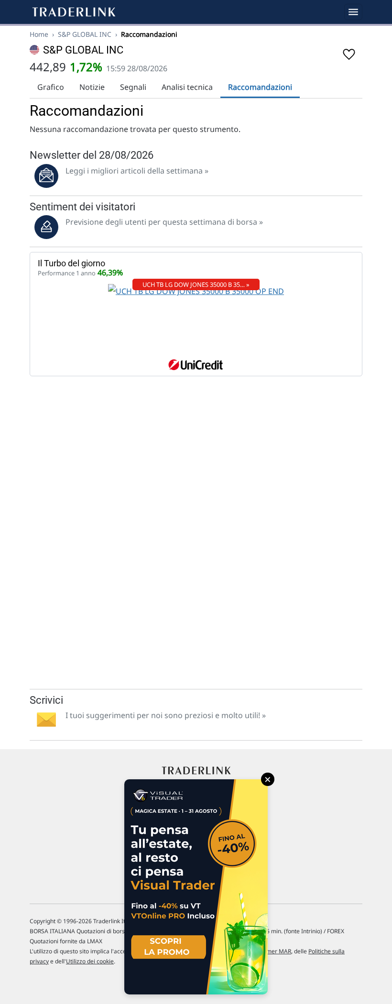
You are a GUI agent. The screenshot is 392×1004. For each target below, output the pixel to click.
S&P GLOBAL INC (84, 34)
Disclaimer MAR (270, 951)
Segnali (133, 87)
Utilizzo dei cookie (90, 961)
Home (39, 34)
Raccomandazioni (260, 87)
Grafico (50, 87)
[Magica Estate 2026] (196, 886)
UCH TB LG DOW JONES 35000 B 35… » (196, 284)
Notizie (92, 87)
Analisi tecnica (187, 87)
